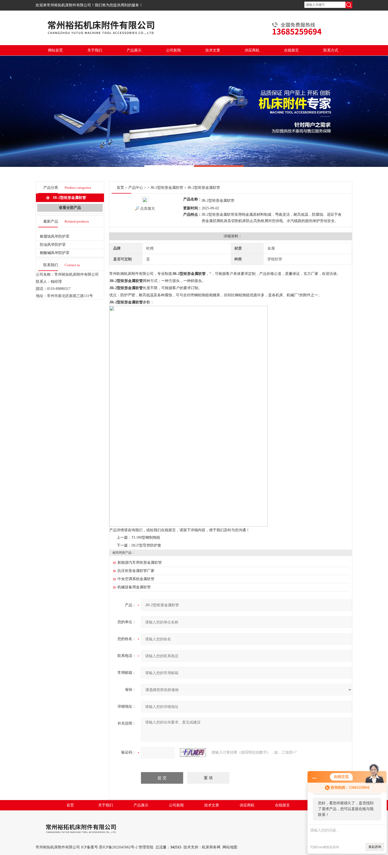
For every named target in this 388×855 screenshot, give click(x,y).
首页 (120, 188)
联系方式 (330, 50)
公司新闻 (173, 50)
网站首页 (55, 50)
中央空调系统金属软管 (135, 579)
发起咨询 (374, 847)
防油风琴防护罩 (53, 245)
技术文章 (212, 50)
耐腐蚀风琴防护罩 (54, 236)
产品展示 (134, 50)
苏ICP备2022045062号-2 (118, 847)
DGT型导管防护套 (146, 545)
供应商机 (252, 50)
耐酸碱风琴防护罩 (54, 253)
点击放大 (147, 208)
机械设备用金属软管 (134, 587)
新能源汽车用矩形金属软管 (139, 563)
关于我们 (94, 50)
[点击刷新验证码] (193, 752)
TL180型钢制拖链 (145, 537)
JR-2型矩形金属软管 (69, 198)
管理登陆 (146, 847)
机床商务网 (211, 847)
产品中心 (135, 188)
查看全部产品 (70, 208)
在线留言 (291, 50)
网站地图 (230, 847)
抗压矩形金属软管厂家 (135, 571)
